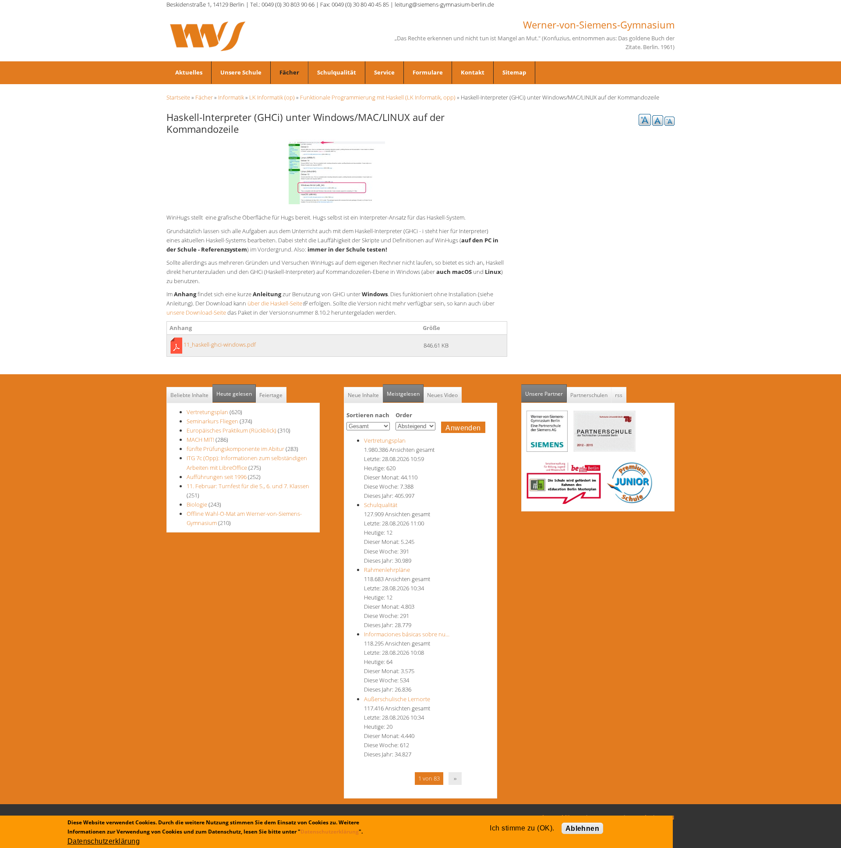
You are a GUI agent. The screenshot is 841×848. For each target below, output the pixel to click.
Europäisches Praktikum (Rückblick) (231, 430)
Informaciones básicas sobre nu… (406, 634)
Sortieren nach (367, 415)
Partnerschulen (589, 395)
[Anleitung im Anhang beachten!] (337, 171)
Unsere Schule (240, 72)
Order (404, 415)
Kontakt (472, 72)
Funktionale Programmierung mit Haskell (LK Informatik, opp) (378, 97)
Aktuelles (188, 72)
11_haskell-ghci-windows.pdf (220, 344)
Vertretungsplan (207, 412)
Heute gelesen (234, 393)
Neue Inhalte (363, 395)
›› (455, 778)
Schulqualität (336, 72)
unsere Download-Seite (196, 312)
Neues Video (442, 395)
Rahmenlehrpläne (387, 570)
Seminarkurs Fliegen (212, 421)
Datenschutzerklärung (329, 831)
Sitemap (514, 72)
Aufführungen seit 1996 (217, 477)
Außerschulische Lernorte (397, 699)
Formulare (428, 72)
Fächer (289, 72)
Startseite (178, 97)
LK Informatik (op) (272, 97)
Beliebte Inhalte (189, 395)
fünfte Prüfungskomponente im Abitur (235, 449)
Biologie (197, 504)
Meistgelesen (403, 393)
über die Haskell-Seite (277, 303)
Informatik (231, 97)
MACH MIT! (200, 440)
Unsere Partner (546, 393)
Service (384, 72)
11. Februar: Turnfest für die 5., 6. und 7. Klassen (248, 486)
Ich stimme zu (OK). (522, 828)
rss (618, 395)
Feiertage (271, 395)
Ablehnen (582, 828)
